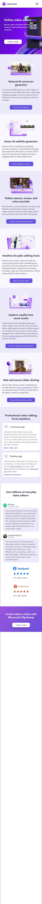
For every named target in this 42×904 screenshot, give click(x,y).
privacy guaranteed (24, 387)
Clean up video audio (21, 281)
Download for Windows (12, 475)
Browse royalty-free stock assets (21, 346)
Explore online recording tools (21, 221)
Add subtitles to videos (21, 164)
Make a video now (10, 448)
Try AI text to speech (21, 107)
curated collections (15, 336)
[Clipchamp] (10, 4)
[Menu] (37, 4)
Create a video (13, 42)
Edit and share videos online (21, 400)
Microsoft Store (16, 466)
